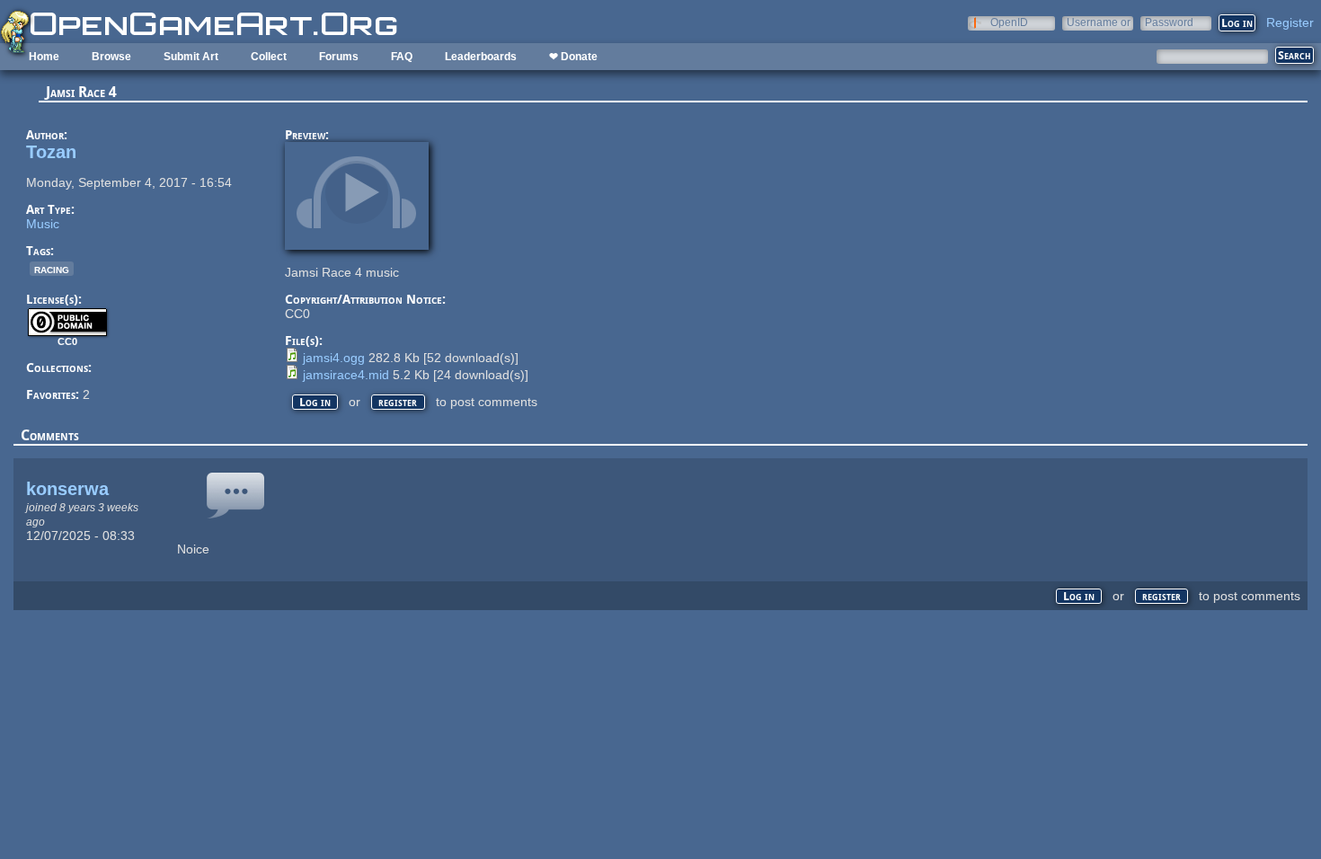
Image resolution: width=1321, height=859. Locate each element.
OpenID (1009, 22)
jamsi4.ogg (334, 357)
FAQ (401, 56)
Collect (269, 56)
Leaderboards (481, 56)
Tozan (51, 152)
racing (51, 268)
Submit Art (191, 56)
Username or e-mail (1098, 22)
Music (42, 224)
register (397, 402)
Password (1169, 22)
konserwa (67, 489)
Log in (315, 402)
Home (44, 56)
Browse (111, 56)
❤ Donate (573, 56)
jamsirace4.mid (346, 375)
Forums (339, 56)
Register (1290, 22)
